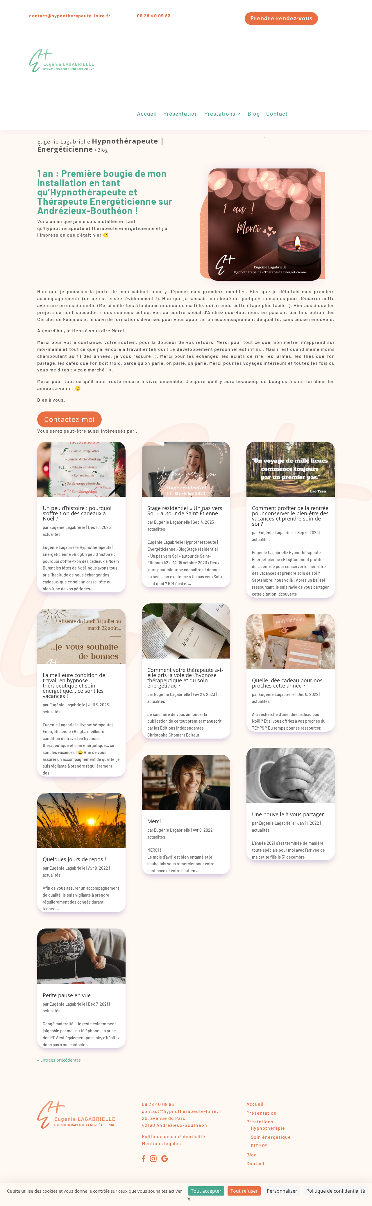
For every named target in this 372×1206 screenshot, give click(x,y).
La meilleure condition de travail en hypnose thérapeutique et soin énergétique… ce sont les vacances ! (74, 685)
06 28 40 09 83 (154, 15)
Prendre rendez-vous (281, 18)
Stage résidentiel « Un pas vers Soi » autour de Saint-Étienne (184, 511)
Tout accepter (206, 1191)
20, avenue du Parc (163, 1118)
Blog (254, 114)
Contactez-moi (69, 419)
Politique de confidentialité (173, 1136)
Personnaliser (282, 1191)
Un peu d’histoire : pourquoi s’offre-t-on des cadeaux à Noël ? (77, 513)
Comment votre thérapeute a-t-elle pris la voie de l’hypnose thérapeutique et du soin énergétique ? (185, 677)
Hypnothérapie (268, 1128)
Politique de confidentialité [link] (335, 1191)
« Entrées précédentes (59, 1060)
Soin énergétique (271, 1137)
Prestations (219, 114)
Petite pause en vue (67, 995)
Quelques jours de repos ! (74, 859)
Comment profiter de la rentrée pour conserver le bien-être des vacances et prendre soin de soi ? (290, 516)
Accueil (147, 114)
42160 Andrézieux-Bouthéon (174, 1125)
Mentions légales (161, 1143)
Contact (277, 114)
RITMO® (259, 1145)
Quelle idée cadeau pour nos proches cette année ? (287, 683)
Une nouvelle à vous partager (288, 814)
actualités (51, 534)
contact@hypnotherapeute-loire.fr (69, 15)
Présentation (180, 114)
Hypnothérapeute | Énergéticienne (100, 145)
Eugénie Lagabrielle (63, 141)
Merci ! (155, 821)
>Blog (101, 150)
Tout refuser (244, 1191)
